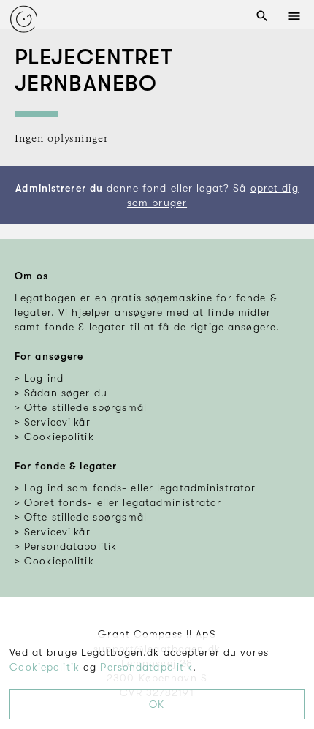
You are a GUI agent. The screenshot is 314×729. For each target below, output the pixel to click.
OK (156, 704)
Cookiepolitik (44, 667)
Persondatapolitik (146, 667)
